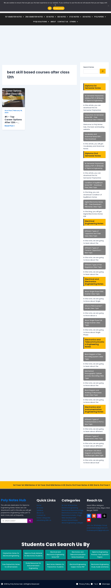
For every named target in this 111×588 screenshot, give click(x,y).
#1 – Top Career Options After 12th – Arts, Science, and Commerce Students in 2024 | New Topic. (13, 119)
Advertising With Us (44, 520)
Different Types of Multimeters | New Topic (94, 437)
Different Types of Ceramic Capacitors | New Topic (93, 250)
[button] (14, 16)
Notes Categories (43, 518)
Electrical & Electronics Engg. (72, 510)
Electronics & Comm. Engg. (72, 513)
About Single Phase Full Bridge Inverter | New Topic (93, 322)
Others (73, 21)
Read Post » (10, 126)
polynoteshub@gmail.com (97, 528)
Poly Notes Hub (13, 500)
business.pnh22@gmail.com (98, 530)
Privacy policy (58, 8)
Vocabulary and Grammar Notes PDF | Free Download (93, 136)
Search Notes (88, 67)
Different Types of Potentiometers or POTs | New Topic (94, 421)
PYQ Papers (99, 17)
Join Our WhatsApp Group (97, 525)
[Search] (103, 71)
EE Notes (50, 17)
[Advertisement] (39, 47)
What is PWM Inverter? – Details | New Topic (94, 307)
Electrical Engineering (70, 508)
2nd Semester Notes (34, 17)
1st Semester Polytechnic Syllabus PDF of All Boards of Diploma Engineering (94, 98)
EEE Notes (61, 17)
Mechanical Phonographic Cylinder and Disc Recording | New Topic (94, 374)
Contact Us (62, 21)
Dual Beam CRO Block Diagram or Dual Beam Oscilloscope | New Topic (94, 453)
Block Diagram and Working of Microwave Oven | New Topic (93, 392)
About (53, 21)
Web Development (69, 518)
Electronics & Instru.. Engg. (72, 515)
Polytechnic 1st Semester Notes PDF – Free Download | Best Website (94, 117)
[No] (108, 6)
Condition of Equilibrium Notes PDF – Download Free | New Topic (94, 185)
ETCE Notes (74, 17)
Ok (50, 8)
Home (39, 505)
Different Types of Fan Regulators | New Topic (93, 266)
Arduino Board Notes (70, 520)
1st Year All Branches (69, 505)
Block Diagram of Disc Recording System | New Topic (94, 356)
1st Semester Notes (13, 17)
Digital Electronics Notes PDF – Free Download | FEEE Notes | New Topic (94, 204)
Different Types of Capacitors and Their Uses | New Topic (93, 233)
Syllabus (40, 510)
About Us (40, 513)
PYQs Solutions (40, 21)
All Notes (40, 508)
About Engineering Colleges (72, 523)
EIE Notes (87, 17)
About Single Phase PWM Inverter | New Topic (94, 292)
